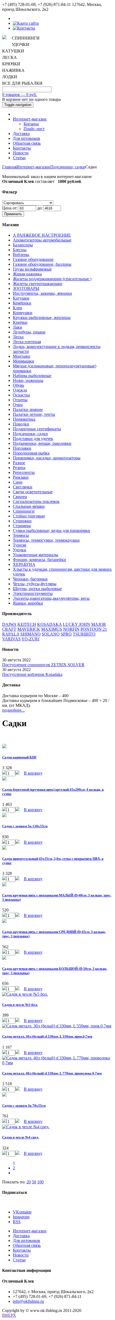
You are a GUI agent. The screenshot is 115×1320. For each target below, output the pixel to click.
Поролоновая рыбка (31, 453)
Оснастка (21, 395)
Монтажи (21, 356)
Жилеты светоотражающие (37, 283)
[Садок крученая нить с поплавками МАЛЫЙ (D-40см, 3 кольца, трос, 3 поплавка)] (4, 884)
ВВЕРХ (9, 1315)
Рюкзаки (21, 477)
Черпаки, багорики (30, 579)
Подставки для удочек (33, 438)
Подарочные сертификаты (37, 429)
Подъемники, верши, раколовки (42, 443)
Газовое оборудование (33, 259)
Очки (18, 404)
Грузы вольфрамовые (32, 269)
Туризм (19, 545)
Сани (17, 482)
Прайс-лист (34, 128)
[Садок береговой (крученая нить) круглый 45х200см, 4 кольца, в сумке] (4, 779)
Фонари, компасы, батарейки (39, 559)
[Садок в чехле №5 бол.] (25, 994)
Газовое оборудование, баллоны (42, 264)
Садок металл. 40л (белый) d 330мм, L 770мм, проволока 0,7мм (52, 1073)
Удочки (19, 550)
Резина (19, 467)
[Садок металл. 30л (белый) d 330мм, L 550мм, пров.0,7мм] (56, 1026)
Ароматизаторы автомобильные (42, 240)
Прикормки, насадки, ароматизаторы (46, 458)
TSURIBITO (84, 634)
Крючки (20, 322)
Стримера (22, 525)
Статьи (19, 157)
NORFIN (71, 629)
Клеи (17, 308)
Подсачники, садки (67, 167)
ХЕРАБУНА (24, 564)
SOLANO (51, 634)
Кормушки (22, 312)
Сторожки (22, 521)
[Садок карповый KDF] (4, 746)
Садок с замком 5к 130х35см (25, 826)
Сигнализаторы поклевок (36, 501)
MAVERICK (28, 629)
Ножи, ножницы (28, 380)
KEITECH (26, 624)
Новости (21, 153)
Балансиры (23, 245)
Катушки (21, 298)
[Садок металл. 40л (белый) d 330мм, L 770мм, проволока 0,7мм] (57, 1062)
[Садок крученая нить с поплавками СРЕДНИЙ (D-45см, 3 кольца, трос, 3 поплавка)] (4, 921)
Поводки (21, 424)
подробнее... (13, 710)
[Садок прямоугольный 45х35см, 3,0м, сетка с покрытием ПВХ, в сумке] (4, 848)
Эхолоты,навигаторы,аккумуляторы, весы (51, 598)
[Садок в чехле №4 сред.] (25, 1126)
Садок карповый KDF (19, 757)
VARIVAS (11, 639)
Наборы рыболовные (32, 375)
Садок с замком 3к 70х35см (24, 1105)
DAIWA (9, 624)
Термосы (21, 535)
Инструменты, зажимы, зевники (42, 293)
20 (28, 1182)
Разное (19, 462)
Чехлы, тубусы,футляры (34, 583)
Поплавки (22, 448)
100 (40, 1182)
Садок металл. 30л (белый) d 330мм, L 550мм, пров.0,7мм (47, 1036)
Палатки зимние (28, 409)
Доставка (21, 133)
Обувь (18, 385)
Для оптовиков (26, 138)
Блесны (19, 249)
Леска (18, 337)
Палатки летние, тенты (34, 414)
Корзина (31, 124)
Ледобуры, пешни (29, 332)
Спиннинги (23, 511)
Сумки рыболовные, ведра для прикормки (51, 530)
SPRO (66, 634)
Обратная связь (27, 143)
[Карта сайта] (26, 23)
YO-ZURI (30, 639)
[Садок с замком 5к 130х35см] (4, 815)
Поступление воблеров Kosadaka (32, 674)
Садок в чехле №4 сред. (20, 1137)
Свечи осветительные (33, 491)
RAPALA (10, 634)
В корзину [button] (33, 773)
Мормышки (23, 361)
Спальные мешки (29, 506)
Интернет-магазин (30, 119)
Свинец (20, 496)
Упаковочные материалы (35, 554)
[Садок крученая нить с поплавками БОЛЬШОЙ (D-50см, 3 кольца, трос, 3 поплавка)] (4, 958)
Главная (9, 167)
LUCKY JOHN (76, 624)
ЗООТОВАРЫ (26, 288)
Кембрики (22, 303)
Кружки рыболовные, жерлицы (42, 317)
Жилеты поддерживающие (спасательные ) (52, 278)
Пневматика (24, 419)
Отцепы (20, 400)
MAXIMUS (51, 629)
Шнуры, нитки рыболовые (37, 588)
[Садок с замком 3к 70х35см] (4, 1095)
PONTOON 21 (93, 629)
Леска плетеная (27, 341)
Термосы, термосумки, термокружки (46, 540)
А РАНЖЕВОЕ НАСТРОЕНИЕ (42, 235)
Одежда (20, 390)
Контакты (22, 148)
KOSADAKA (49, 624)
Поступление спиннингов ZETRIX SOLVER (43, 664)
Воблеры (21, 254)
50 (34, 1182)
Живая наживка (27, 274)
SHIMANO (30, 634)
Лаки (17, 327)
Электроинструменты (33, 593)
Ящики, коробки (28, 603)
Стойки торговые (29, 516)
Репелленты (24, 472)
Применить (13, 214)
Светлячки (22, 487)
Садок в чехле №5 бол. (20, 1005)
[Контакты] (24, 28)
